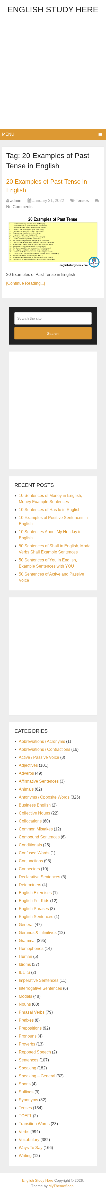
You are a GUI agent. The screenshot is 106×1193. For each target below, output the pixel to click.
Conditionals (30, 845)
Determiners (30, 885)
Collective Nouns (34, 813)
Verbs (24, 1132)
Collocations (30, 821)
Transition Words (34, 1124)
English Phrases (34, 909)
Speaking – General (37, 1076)
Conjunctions (31, 861)
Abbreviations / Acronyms (42, 741)
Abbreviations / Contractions (44, 749)
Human (25, 956)
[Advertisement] (53, 73)
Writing (25, 1155)
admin (15, 200)
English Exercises (35, 893)
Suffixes (26, 1092)
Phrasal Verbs (32, 1012)
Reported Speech (35, 1052)
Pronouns (28, 1036)
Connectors (29, 869)
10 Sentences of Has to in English (50, 509)
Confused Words (34, 853)
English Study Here (52, 9)
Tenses (82, 200)
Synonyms (28, 1100)
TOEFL (25, 1116)
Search (53, 333)
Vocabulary (29, 1139)
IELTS (24, 972)
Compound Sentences (39, 837)
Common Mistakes (36, 829)
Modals (25, 996)
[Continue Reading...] (25, 283)
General (26, 924)
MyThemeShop (61, 1186)
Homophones (31, 948)
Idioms (25, 964)
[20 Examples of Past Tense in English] (53, 241)
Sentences (28, 1060)
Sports (25, 1084)
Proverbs (27, 1044)
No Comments (19, 207)
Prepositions (30, 1028)
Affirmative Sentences (39, 781)
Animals (26, 789)
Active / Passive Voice (39, 757)
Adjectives (28, 765)
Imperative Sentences (38, 980)
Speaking (27, 1068)
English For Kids (34, 901)
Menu (8, 134)
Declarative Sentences (39, 877)
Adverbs (26, 773)
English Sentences (36, 916)
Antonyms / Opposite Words (44, 797)
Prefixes (26, 1020)
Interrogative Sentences (40, 988)
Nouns (25, 1004)
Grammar (27, 940)
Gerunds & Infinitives (38, 932)
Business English (35, 805)
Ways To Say (30, 1147)
